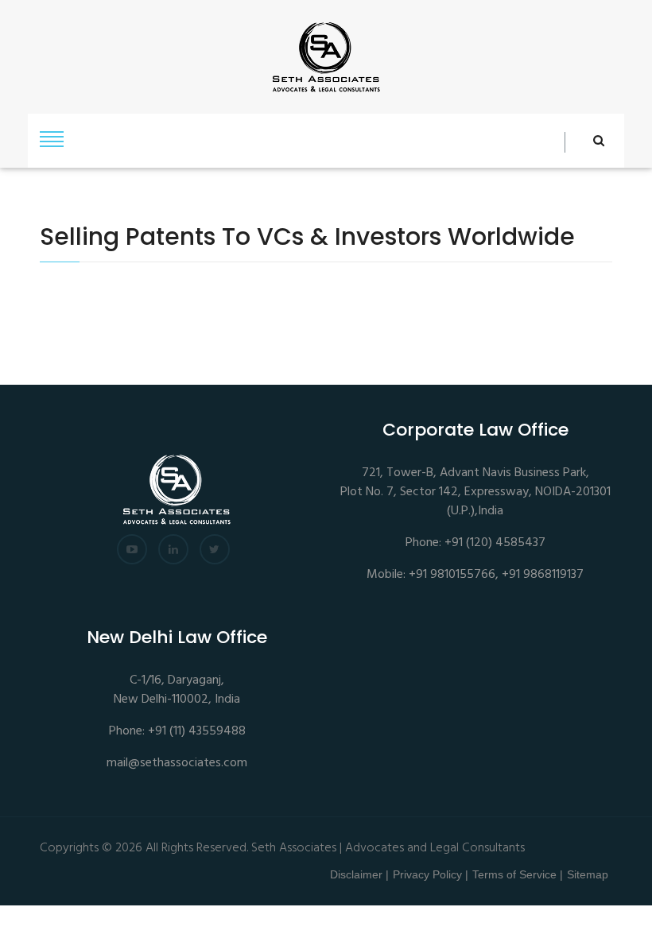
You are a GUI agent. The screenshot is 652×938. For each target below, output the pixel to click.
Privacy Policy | (430, 874)
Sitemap (587, 874)
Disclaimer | (359, 874)
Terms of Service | (517, 874)
